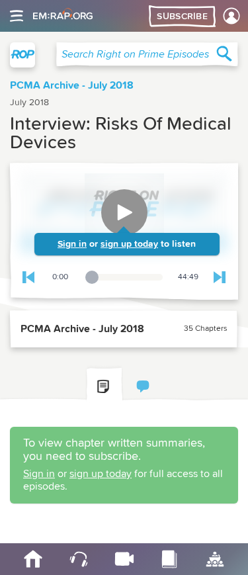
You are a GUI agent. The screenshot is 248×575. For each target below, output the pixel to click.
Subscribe (182, 16)
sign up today (129, 244)
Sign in (72, 244)
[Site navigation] (16, 16)
